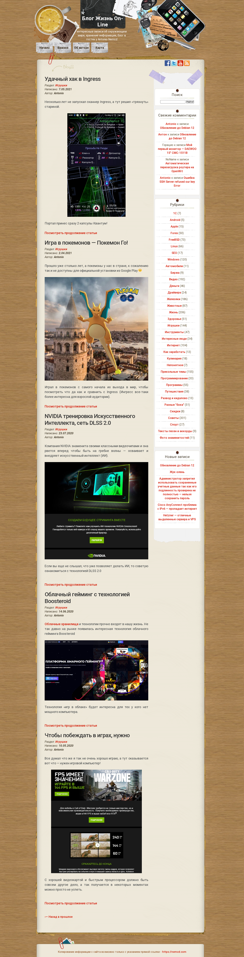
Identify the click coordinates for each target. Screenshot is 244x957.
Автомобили (174, 266)
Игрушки (61, 85)
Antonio (171, 124)
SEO (174, 253)
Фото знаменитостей (174, 437)
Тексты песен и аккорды (175, 431)
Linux (174, 246)
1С (175, 213)
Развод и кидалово (174, 398)
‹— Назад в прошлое (59, 916)
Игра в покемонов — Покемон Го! (86, 242)
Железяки (173, 299)
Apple (174, 226)
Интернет (173, 345)
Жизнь (173, 312)
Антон (162, 134)
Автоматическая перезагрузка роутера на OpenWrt (177, 167)
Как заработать (174, 352)
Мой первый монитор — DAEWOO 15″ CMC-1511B (177, 149)
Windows (174, 259)
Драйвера (174, 292)
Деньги (174, 286)
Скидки (175, 411)
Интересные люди (174, 338)
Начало (44, 47)
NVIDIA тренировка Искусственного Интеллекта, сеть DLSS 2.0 (90, 419)
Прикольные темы (173, 371)
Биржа (175, 272)
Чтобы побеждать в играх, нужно (87, 735)
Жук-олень (177, 472)
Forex (174, 233)
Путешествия (174, 391)
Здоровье (174, 319)
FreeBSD (174, 239)
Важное (63, 47)
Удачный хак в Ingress (73, 78)
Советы (173, 418)
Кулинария (174, 358)
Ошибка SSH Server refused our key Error (177, 181)
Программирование (174, 378)
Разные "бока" (174, 404)
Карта (100, 47)
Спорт (174, 424)
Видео (173, 279)
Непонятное (175, 365)
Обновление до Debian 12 (177, 128)
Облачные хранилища (61, 624)
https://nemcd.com (174, 951)
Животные (174, 305)
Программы (174, 385)
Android (175, 220)
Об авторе (81, 47)
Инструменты (174, 332)
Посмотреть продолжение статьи (71, 233)
